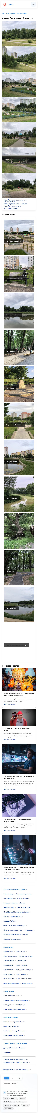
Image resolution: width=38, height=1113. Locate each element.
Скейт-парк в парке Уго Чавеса (14, 1022)
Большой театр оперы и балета (14, 903)
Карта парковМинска (10, 208)
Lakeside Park (21, 961)
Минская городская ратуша (12, 930)
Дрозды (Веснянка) (10, 1048)
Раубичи (22, 1048)
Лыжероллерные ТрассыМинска (15, 1043)
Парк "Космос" (8, 974)
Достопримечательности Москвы (15, 1059)
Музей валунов (21, 974)
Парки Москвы (8, 1062)
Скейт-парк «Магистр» (11, 1026)
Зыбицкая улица (8, 907)
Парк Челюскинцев (10, 956)
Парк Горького (8, 951)
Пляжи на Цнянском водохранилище (15, 1000)
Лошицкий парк (8, 961)
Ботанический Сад (25, 956)
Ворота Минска (22, 898)
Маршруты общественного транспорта (15, 1069)
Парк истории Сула (23, 907)
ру (6, 1078)
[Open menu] (33, 4)
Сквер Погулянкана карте (12, 206)
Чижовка (6, 1052)
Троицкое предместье (23, 894)
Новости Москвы (22, 1062)
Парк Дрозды (8, 965)
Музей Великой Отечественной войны (16, 912)
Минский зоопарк (9, 979)
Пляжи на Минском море (11, 996)
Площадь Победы (9, 921)
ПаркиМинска (8, 947)
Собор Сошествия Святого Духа (14, 925)
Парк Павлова (8, 970)
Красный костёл (9, 898)
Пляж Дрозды (20, 1005)
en (12, 1078)
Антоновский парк (24, 979)
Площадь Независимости (12, 939)
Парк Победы (20, 951)
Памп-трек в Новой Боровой (13, 1035)
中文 (18, 1078)
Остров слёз (29, 930)
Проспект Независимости (12, 916)
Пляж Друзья (7, 1005)
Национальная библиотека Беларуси (15, 934)
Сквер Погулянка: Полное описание (16, 13)
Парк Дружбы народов (23, 970)
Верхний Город (8, 894)
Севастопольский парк (11, 983)
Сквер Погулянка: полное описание (15, 204)
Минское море (27, 983)
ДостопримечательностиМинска (15, 889)
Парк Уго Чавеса (21, 965)
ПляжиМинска (8, 991)
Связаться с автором (10, 1083)
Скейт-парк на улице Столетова (14, 1031)
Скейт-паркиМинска (10, 1017)
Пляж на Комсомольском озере (14, 1009)
